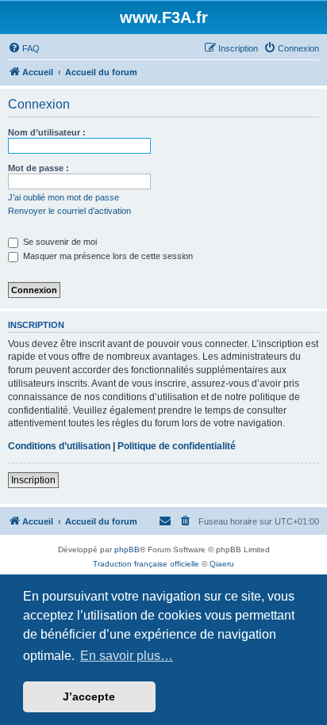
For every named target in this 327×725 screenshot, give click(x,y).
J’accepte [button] (89, 696)
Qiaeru (222, 563)
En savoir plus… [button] (126, 655)
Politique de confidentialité (176, 446)
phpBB (127, 549)
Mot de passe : (38, 168)
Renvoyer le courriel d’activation (69, 211)
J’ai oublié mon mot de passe (63, 197)
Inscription (33, 480)
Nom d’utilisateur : (47, 132)
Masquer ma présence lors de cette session (107, 256)
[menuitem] (24, 48)
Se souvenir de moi (59, 241)
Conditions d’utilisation (59, 446)
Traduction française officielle (146, 563)
